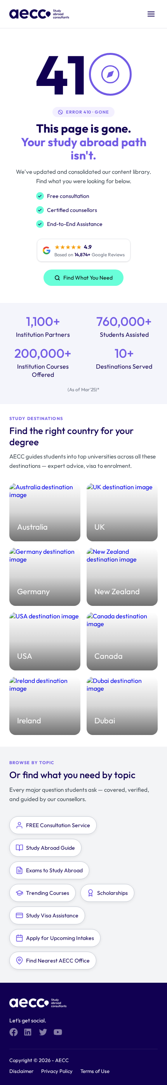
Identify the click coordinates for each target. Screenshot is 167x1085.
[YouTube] (58, 1032)
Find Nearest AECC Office (58, 960)
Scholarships (112, 892)
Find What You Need (88, 277)
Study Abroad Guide (50, 847)
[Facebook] (13, 1032)
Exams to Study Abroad (54, 870)
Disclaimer (21, 1071)
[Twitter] (43, 1032)
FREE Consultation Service (58, 825)
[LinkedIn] (28, 1032)
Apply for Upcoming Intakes (60, 938)
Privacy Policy (57, 1071)
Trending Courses (47, 892)
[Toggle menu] (151, 14)
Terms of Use (95, 1071)
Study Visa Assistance (52, 915)
